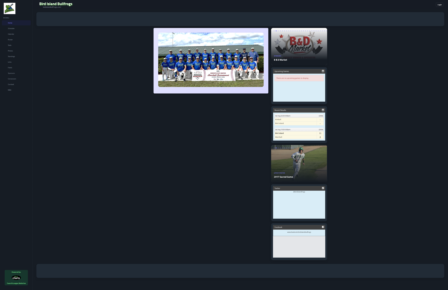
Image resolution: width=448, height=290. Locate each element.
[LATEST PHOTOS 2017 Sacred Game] (298, 181)
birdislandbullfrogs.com (52, 7)
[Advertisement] (240, 19)
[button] (427, 4)
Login (440, 4)
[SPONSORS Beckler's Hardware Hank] (299, 63)
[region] (16, 145)
